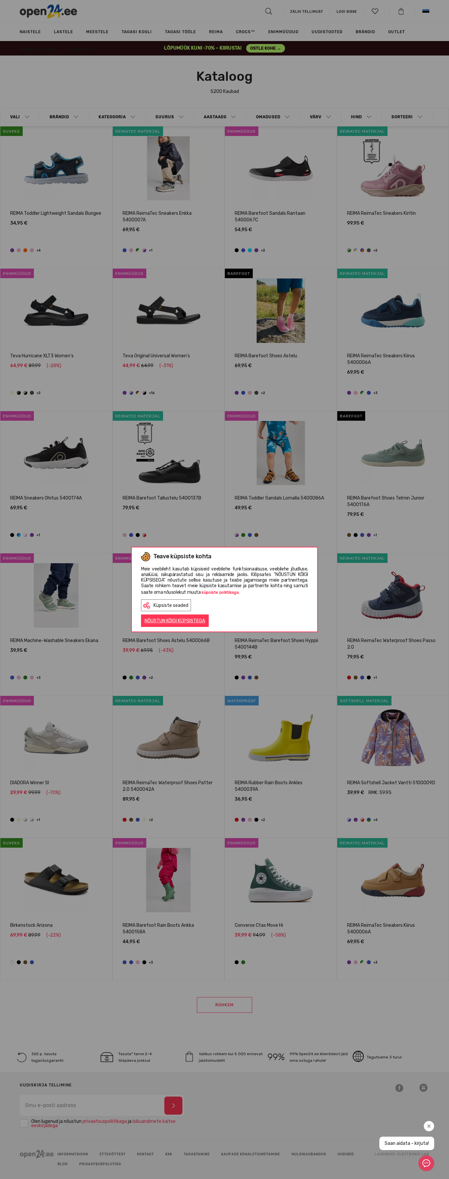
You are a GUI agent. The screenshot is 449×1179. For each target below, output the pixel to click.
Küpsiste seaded (171, 605)
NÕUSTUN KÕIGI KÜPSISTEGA (175, 621)
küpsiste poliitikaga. (220, 592)
